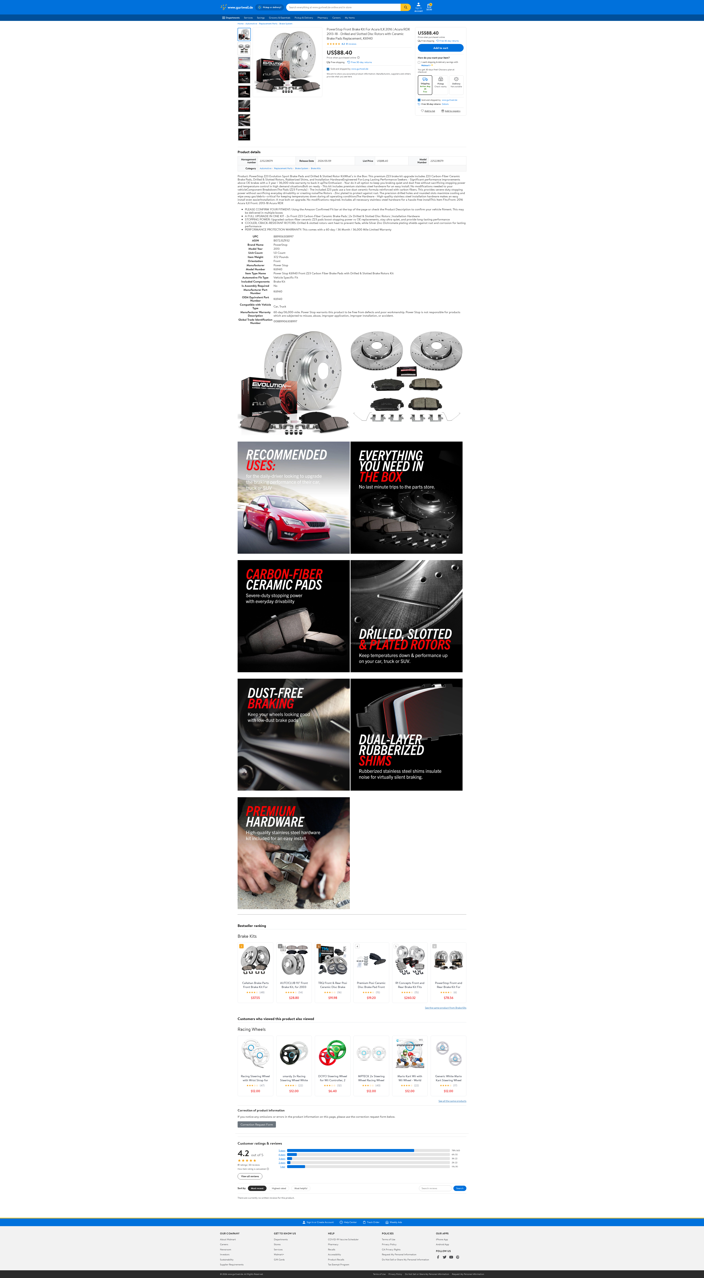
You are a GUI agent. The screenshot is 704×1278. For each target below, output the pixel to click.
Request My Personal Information (399, 1254)
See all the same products (452, 1101)
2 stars (282, 1162)
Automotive (251, 23)
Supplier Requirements (231, 1264)
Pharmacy (323, 17)
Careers (336, 17)
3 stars (282, 1158)
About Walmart (228, 1239)
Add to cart (440, 48)
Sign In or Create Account (320, 1222)
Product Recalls (336, 1259)
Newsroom (225, 1249)
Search (459, 1188)
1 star (282, 1166)
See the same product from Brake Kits (445, 1007)
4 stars (281, 1154)
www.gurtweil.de (359, 68)
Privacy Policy (389, 1244)
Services (248, 17)
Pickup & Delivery (304, 17)
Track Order (373, 1222)
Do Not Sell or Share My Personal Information (405, 1259)
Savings (261, 17)
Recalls (331, 1249)
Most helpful (300, 1188)
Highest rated (279, 1188)
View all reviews (250, 1176)
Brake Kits (316, 168)
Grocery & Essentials (279, 17)
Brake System (285, 23)
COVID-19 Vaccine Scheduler (343, 1239)
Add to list (430, 110)
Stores (277, 1244)
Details (445, 104)
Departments (233, 17)
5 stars (282, 1150)
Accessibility (334, 1254)
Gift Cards (279, 1259)
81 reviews (351, 44)
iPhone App (442, 1239)
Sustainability (227, 1259)
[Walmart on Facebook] (438, 1257)
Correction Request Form (257, 1124)
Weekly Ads (396, 1222)
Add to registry (453, 110)
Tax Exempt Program (338, 1264)
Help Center (350, 1222)
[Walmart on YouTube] (451, 1257)
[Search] (406, 7)
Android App (442, 1244)
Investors (224, 1254)
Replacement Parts (268, 23)
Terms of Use (388, 1239)
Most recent (257, 1188)
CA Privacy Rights (391, 1249)
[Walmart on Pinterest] (458, 1257)
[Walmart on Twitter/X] (445, 1257)
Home (240, 23)
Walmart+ (279, 1254)
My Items (350, 17)
